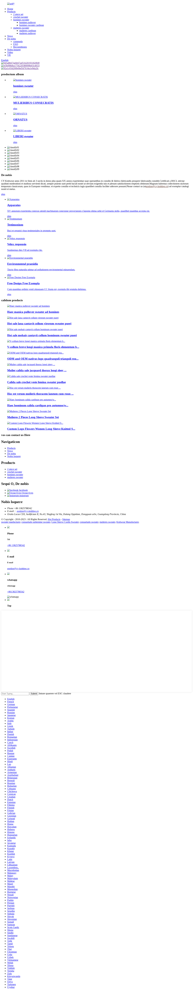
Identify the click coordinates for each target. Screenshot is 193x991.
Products (11, 11)
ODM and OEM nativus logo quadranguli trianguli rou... (43, 358)
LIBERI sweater (23, 136)
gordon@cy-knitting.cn (28, 511)
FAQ (15, 44)
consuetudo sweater (89, 522)
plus (15, 91)
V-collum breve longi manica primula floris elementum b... (43, 347)
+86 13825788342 (16, 545)
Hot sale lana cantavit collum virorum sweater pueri (39, 323)
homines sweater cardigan (31, 25)
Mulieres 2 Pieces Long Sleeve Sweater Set (33, 417)
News (10, 36)
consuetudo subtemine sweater (35, 522)
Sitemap (66, 519)
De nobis (11, 38)
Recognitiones (20, 47)
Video (10, 52)
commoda (18, 41)
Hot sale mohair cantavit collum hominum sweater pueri (42, 335)
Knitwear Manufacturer (127, 522)
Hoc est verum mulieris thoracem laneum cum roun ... (40, 393)
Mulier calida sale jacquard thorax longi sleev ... (36, 370)
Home (10, 9)
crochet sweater (20, 17)
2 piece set (18, 14)
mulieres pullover (27, 33)
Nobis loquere (14, 49)
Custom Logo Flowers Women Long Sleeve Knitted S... (41, 428)
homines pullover (27, 22)
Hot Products (54, 519)
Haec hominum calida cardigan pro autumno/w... (37, 405)
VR (9, 55)
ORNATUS (20, 119)
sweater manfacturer (10, 522)
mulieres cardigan (27, 30)
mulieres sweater (21, 28)
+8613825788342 (15, 591)
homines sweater (21, 19)
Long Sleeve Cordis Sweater (65, 522)
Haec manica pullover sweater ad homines (33, 311)
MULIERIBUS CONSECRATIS (33, 102)
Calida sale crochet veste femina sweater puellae (36, 382)
